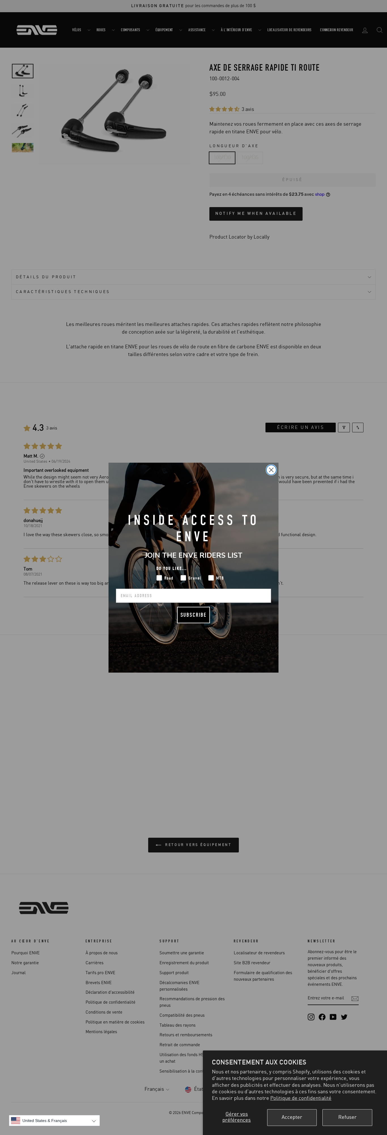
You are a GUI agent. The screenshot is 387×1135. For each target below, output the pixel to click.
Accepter (292, 1117)
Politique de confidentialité (300, 1098)
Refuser (347, 1117)
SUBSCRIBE (193, 615)
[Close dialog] (271, 470)
